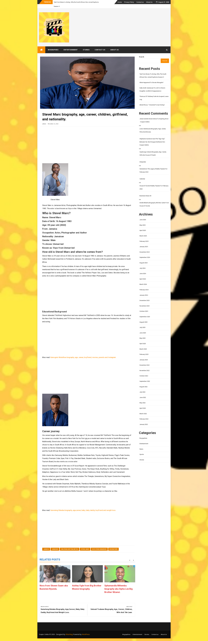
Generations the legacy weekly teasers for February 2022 (153, 166)
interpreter (143, 157)
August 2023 (144, 318)
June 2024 (143, 269)
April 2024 (143, 275)
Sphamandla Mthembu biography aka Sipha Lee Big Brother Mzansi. (118, 584)
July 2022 (142, 388)
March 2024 (143, 280)
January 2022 (144, 420)
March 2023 (143, 345)
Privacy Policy (129, 2)
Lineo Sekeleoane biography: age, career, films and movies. (153, 126)
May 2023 (143, 334)
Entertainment (71, 45)
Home (120, 2)
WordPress (86, 630)
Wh (55, 2)
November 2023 (145, 301)
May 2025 (143, 221)
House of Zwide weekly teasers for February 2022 (154, 183)
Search (141, 52)
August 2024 (144, 258)
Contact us (140, 2)
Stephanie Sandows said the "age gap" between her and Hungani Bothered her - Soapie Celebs (153, 138)
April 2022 (143, 404)
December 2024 (145, 248)
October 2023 (144, 307)
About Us (149, 2)
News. (142, 445)
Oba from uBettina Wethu (69, 545)
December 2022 (145, 361)
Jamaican (55, 545)
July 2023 (142, 323)
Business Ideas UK (145, 191)
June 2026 (143, 215)
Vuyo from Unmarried (99, 545)
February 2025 (144, 237)
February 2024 (144, 285)
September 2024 (145, 253)
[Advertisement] (87, 141)
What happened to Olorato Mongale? (151, 78)
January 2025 (144, 242)
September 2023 (145, 312)
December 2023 (145, 296)
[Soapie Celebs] (41, 45)
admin (44, 119)
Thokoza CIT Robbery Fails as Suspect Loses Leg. (154, 93)
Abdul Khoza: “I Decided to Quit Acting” (152, 100)
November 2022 (145, 366)
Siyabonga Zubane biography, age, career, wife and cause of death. (153, 149)
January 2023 (144, 355)
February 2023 (144, 350)
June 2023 (143, 328)
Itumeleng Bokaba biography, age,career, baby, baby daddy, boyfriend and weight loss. (83, 506)
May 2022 (143, 398)
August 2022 (144, 382)
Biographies (53, 45)
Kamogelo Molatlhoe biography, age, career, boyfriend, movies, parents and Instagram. (83, 353)
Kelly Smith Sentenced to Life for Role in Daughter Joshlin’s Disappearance (152, 85)
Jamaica (46, 545)
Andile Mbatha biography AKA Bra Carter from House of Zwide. (154, 200)
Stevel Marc (85, 545)
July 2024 (142, 264)
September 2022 (145, 377)
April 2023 (143, 339)
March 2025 (143, 231)
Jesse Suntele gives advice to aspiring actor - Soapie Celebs (154, 116)
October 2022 (144, 371)
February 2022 (144, 415)
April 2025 (143, 226)
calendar (142, 174)
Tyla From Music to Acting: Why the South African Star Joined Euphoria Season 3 (153, 71)
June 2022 (143, 393)
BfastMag (69, 630)
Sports (142, 450)
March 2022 (143, 409)
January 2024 (144, 291)
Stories (86, 45)
